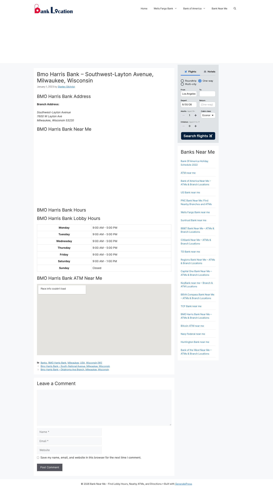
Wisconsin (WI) (94, 362)
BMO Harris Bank (57, 362)
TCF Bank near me (191, 306)
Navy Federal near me (193, 333)
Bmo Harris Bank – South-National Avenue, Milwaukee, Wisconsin (75, 366)
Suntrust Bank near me (193, 220)
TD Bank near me (190, 251)
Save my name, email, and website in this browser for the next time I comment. (90, 457)
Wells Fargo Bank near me (195, 212)
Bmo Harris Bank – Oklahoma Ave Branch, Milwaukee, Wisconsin (75, 369)
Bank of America (192, 8)
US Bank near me (190, 192)
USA (82, 362)
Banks (44, 362)
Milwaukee (73, 362)
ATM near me (188, 172)
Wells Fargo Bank (163, 8)
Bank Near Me (219, 8)
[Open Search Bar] (235, 8)
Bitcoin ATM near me (192, 325)
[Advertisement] (136, 41)
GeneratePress (183, 483)
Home (144, 8)
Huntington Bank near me (195, 341)
